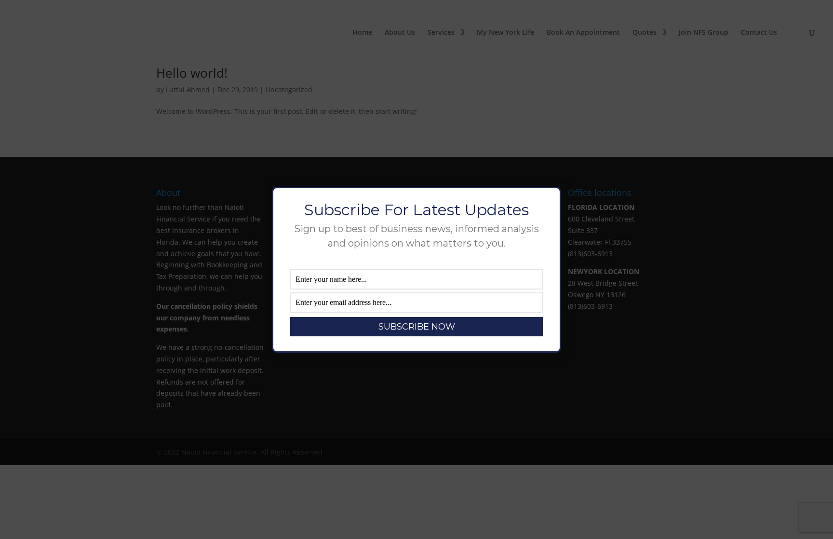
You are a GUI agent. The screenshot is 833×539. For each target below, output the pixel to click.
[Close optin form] (548, 201)
